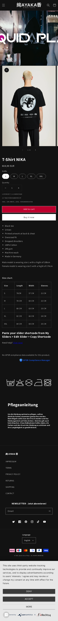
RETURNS (10, 480)
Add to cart (29, 209)
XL (31, 176)
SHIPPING (10, 487)
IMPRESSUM (11, 461)
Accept (29, 599)
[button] (3, 5)
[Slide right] (35, 150)
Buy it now (29, 217)
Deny (29, 591)
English (27, 540)
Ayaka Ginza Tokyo (24, 555)
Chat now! (18, 342)
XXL (41, 176)
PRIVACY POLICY (13, 474)
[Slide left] (23, 150)
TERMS (9, 468)
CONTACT (10, 493)
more (29, 606)
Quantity (5, 182)
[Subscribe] (49, 511)
